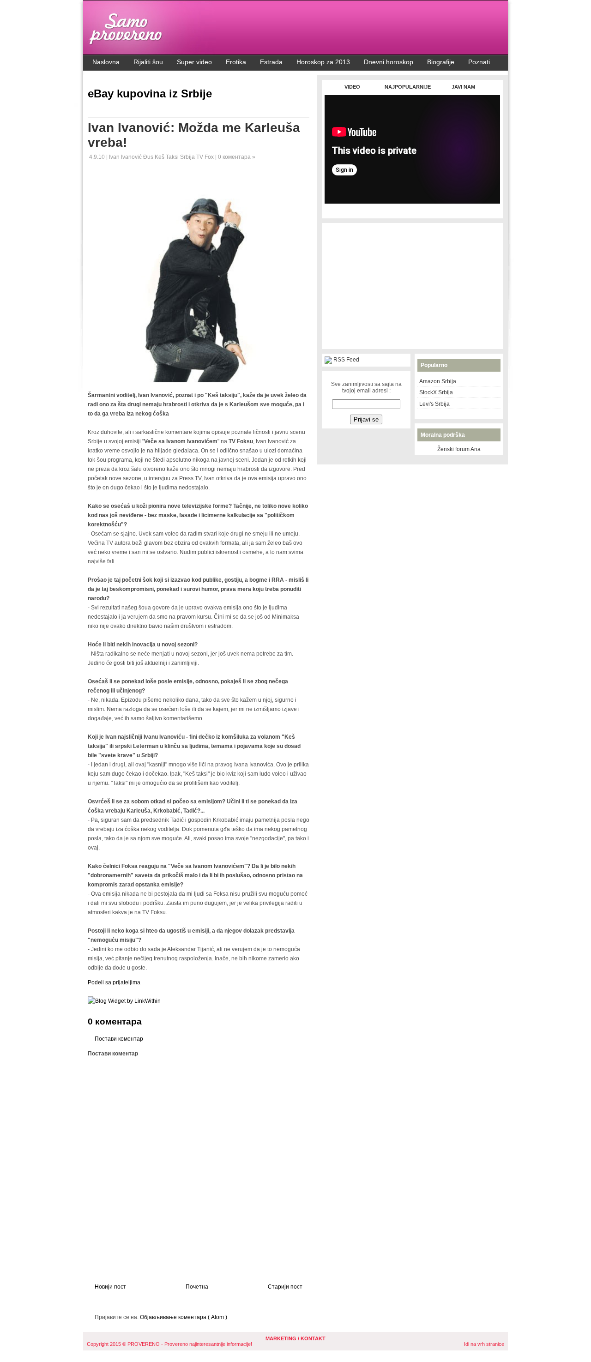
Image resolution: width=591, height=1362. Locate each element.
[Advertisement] (412, 208)
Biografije (440, 62)
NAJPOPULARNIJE (408, 87)
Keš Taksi (167, 157)
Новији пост (110, 1287)
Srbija (188, 157)
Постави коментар (119, 1039)
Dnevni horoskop (388, 62)
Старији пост (285, 1287)
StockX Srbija (436, 392)
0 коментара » (236, 157)
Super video (194, 62)
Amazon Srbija (437, 381)
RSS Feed (346, 359)
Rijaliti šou (148, 62)
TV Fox (205, 157)
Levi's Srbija (434, 404)
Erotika (236, 62)
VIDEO (352, 87)
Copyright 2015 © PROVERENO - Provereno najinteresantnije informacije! (169, 1344)
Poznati (479, 62)
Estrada (271, 62)
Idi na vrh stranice (484, 1344)
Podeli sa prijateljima (114, 982)
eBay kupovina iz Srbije (150, 93)
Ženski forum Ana (459, 449)
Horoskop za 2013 (323, 62)
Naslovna (106, 62)
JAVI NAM (463, 87)
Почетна (197, 1287)
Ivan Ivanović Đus (132, 157)
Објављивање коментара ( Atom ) (183, 1317)
